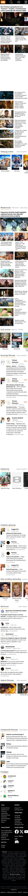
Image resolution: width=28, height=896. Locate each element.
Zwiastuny (5, 469)
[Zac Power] (8, 688)
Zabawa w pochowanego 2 (15, 734)
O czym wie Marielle (21, 856)
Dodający (4, 772)
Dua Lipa (5, 598)
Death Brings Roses (12, 569)
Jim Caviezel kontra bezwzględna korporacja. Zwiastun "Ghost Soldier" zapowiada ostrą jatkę (21, 95)
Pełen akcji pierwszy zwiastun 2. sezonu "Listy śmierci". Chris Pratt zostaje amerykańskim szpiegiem (20, 124)
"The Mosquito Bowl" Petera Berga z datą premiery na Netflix (7, 243)
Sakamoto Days (5, 488)
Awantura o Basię (11, 546)
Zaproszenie (5, 868)
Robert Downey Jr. (11, 754)
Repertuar (14, 329)
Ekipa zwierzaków (20, 865)
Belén (13, 876)
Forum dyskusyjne (6, 830)
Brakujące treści (19, 824)
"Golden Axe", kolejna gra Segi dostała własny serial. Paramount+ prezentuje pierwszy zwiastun (21, 134)
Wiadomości (6, 207)
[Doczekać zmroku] (3, 403)
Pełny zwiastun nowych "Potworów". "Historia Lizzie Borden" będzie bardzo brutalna (21, 105)
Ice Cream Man (6, 863)
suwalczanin (12, 776)
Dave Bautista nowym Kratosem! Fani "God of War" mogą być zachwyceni (20, 57)
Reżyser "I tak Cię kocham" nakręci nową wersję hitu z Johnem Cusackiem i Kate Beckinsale (6, 40)
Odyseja (9, 752)
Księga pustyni (10, 855)
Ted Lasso (17, 171)
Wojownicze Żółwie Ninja (13, 533)
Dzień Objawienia (20, 869)
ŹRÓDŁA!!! (4, 661)
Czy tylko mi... (5, 627)
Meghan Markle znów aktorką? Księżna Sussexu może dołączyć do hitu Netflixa (6, 57)
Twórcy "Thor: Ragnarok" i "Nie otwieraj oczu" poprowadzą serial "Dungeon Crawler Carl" (20, 245)
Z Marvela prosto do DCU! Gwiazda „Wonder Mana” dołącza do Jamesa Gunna (21, 264)
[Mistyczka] (5, 340)
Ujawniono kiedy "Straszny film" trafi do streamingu (20, 322)
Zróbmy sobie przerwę (8, 879)
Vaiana (11, 866)
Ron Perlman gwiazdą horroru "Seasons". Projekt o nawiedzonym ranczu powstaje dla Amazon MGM (13, 9)
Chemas (14, 542)
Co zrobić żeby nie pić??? (8, 651)
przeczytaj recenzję (18, 375)
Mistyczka (5, 349)
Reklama (20, 892)
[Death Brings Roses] (3, 567)
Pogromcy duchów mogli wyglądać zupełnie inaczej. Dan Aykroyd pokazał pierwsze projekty (13, 214)
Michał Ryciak (10, 647)
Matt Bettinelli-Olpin (18, 736)
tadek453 (11, 786)
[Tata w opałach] (5, 162)
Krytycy (3, 845)
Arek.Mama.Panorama (9, 856)
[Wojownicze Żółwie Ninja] (3, 531)
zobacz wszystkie (21, 152)
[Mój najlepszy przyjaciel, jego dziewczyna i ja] (3, 381)
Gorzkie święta (21, 877)
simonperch (9, 634)
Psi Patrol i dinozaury (21, 862)
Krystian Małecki (17, 418)
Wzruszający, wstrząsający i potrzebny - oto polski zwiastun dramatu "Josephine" (21, 144)
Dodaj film (17, 815)
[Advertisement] (14, 76)
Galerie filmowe (7, 680)
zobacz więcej (22, 606)
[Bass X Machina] (17, 479)
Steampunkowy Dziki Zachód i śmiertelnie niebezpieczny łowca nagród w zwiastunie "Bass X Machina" (21, 283)
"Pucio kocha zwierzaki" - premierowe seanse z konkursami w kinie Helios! (21, 312)
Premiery (20, 329)
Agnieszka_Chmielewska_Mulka (16, 611)
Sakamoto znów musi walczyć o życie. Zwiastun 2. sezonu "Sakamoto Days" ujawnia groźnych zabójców (21, 273)
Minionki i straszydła (14, 868)
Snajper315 (15, 529)
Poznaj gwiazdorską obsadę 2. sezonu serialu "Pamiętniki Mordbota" (20, 114)
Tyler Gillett (9, 738)
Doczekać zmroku (11, 407)
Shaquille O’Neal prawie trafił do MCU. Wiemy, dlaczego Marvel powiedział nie (7, 264)
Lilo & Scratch (19, 876)
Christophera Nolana (12, 748)
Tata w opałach (5, 171)
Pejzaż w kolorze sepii (16, 863)
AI (1, 672)
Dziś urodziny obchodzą (11, 579)
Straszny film (5, 871)
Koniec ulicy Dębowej (19, 859)
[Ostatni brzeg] (3, 420)
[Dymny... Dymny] (3, 362)
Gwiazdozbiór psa (12, 877)
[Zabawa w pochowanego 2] (3, 736)
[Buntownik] (17, 340)
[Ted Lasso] (17, 162)
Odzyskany (10, 859)
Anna (7, 623)
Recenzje (3, 820)
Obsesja (9, 872)
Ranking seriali (19, 810)
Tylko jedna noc (18, 860)
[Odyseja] (3, 754)
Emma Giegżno (10, 764)
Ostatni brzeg (10, 423)
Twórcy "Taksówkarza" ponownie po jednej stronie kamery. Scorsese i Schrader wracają (20, 302)
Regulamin (3, 892)
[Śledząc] (3, 746)
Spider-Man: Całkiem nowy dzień (14, 864)
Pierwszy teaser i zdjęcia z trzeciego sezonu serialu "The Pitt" (20, 39)
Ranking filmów (5, 815)
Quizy (2, 822)
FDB (16, 364)
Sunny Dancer (18, 879)
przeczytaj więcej (10, 538)
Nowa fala (21, 858)
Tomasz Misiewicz (15, 361)
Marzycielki (6, 858)
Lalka (8, 761)
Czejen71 (11, 781)
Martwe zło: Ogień (18, 866)
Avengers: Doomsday (12, 758)
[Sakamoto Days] (5, 479)
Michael (14, 872)
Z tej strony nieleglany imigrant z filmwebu (13, 638)
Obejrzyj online (7, 151)
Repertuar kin (5, 810)
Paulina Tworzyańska (12, 557)
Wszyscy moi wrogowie (7, 860)
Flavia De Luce (11, 862)
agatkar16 (11, 790)
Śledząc (8, 744)
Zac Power (8, 695)
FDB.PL (7, 612)
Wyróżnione (15, 208)
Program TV (18, 808)
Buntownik (17, 349)
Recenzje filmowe (8, 355)
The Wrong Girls (14, 858)
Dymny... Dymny (11, 366)
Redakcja (25, 892)
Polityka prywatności (12, 892)
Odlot (18, 872)
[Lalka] (3, 764)
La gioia (23, 874)
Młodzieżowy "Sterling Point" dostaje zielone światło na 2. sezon (21, 292)
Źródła (3, 847)
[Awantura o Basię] (3, 544)
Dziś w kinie (5, 329)
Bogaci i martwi (19, 855)
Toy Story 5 (12, 869)
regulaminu (14, 889)
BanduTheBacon (13, 795)
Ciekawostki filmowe (9, 729)
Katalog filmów (5, 808)
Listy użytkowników (6, 832)
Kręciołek (5, 859)
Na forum (5, 606)
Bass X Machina (17, 488)
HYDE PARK (8, 648)
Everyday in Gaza (7, 876)
